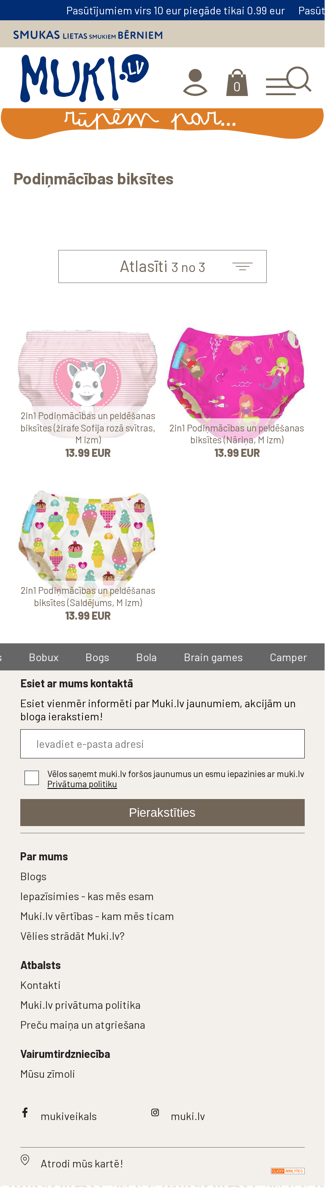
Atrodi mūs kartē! (82, 1163)
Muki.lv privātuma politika (80, 1004)
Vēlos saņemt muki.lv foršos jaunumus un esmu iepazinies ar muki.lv (175, 778)
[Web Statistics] (278, 1170)
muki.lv (188, 1115)
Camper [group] (272, 656)
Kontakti (40, 984)
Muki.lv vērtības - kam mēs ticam (97, 915)
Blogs (33, 875)
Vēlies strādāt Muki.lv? (72, 935)
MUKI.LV (84, 81)
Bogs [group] (81, 656)
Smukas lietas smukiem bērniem (88, 34)
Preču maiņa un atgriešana (82, 1024)
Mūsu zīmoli (47, 1073)
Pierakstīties (162, 812)
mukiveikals (69, 1115)
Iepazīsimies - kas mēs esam (87, 895)
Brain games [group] (197, 656)
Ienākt (196, 82)
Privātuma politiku (82, 783)
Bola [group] (130, 656)
